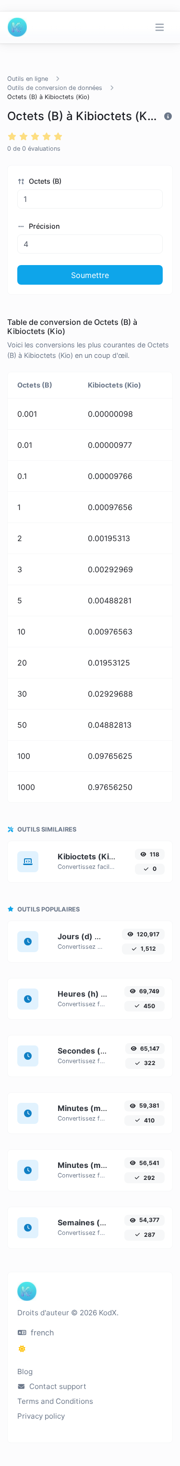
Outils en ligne (27, 78)
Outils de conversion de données (54, 87)
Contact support (56, 1386)
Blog (25, 1371)
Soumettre (90, 275)
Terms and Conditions (55, 1401)
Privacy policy (41, 1416)
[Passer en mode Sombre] (22, 1349)
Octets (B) (44, 181)
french (41, 1332)
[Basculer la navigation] (159, 27)
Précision (43, 226)
